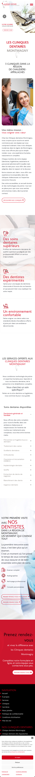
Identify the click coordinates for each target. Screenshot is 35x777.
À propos (5, 697)
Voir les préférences (17, 767)
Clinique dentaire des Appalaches (15, 734)
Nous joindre (7, 710)
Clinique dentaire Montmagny (13, 730)
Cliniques (5, 704)
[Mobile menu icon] (31, 4)
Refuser (17, 762)
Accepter (17, 757)
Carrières (5, 707)
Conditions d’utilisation (11, 717)
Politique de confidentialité (12, 714)
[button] (32, 738)
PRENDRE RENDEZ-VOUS (7, 30)
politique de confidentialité (17, 752)
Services (5, 700)
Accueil (5, 693)
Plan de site (6, 721)
